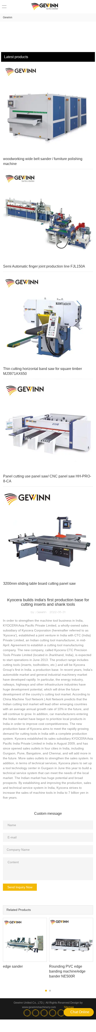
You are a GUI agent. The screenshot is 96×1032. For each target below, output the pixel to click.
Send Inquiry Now (19, 887)
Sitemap (69, 1007)
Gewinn (7, 17)
